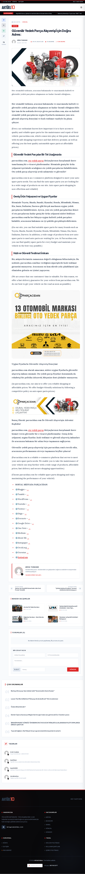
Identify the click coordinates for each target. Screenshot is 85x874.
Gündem (49, 832)
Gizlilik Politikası (52, 843)
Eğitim (48, 817)
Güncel (25, 22)
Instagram (23, 557)
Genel (48, 824)
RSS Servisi (7, 850)
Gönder (73, 669)
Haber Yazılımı (36, 865)
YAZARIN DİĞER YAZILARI (33, 575)
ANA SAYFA (16, 22)
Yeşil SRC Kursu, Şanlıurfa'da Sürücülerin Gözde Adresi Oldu (30, 13)
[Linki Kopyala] (4, 36)
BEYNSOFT (54, 865)
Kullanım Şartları (53, 846)
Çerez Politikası (52, 850)
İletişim (21, 1)
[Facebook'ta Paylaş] (4, 20)
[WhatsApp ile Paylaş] (4, 31)
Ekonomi (49, 821)
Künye (15, 1)
